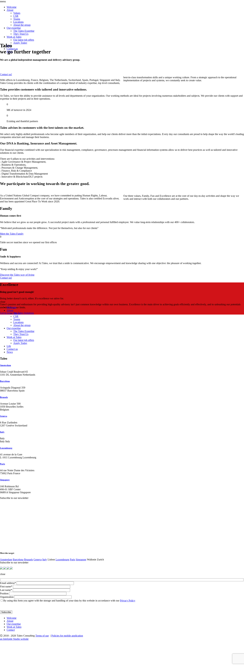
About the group (22, 24)
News (10, 352)
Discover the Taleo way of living (17, 274)
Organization (7, 597)
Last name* (6, 590)
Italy (2, 432)
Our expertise (14, 27)
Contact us (12, 349)
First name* (6, 586)
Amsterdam (5, 365)
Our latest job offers (23, 39)
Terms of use (42, 635)
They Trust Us (20, 33)
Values (16, 13)
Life (9, 346)
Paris (2, 464)
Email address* (8, 583)
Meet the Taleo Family (12, 233)
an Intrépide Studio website (14, 639)
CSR (15, 16)
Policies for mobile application (67, 635)
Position (4, 593)
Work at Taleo (14, 36)
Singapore (5, 480)
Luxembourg (6, 448)
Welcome (11, 7)
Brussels (4, 397)
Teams (16, 19)
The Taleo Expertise (23, 30)
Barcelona (5, 381)
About (10, 10)
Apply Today (20, 42)
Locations (18, 22)
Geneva (3, 416)
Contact (11, 629)
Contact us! (6, 74)
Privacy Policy (127, 600)
